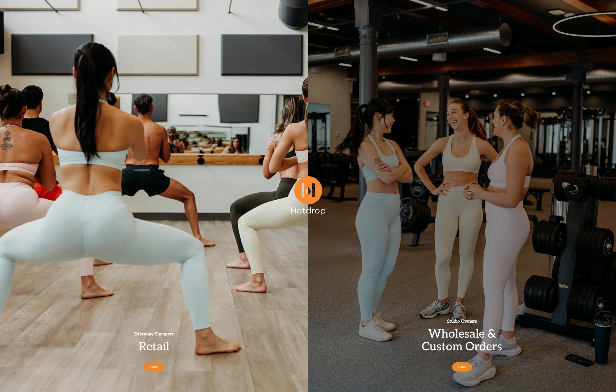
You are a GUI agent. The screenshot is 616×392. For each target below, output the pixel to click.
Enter (154, 367)
